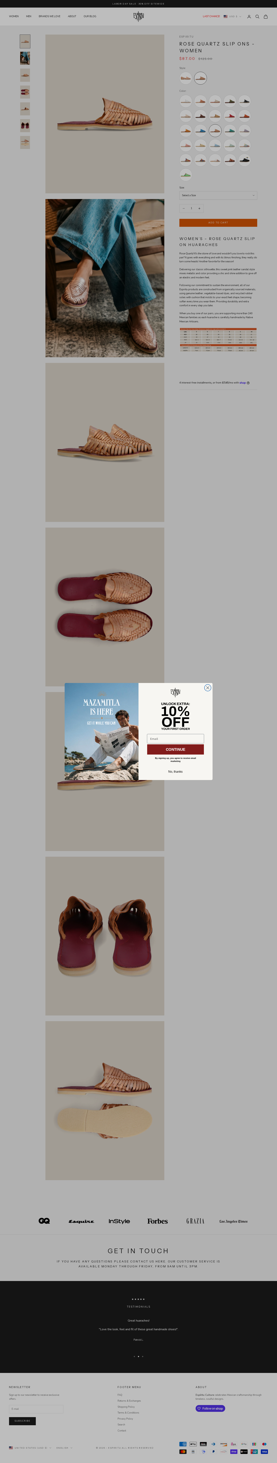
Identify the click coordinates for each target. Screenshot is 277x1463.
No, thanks (175, 771)
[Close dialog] (207, 687)
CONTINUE (175, 749)
